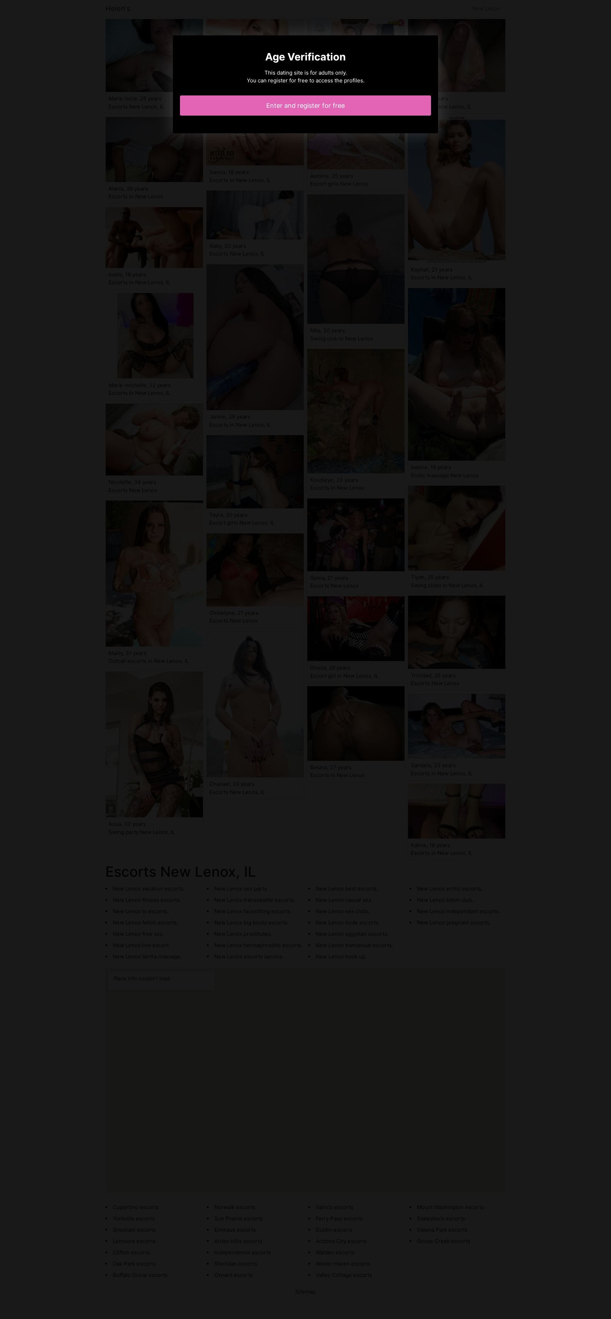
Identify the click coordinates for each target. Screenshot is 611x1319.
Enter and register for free (305, 105)
